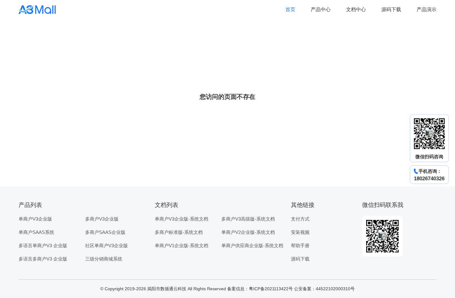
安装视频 (300, 232)
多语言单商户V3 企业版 (43, 245)
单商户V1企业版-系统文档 (181, 245)
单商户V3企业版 (35, 218)
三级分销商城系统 (103, 258)
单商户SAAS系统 (36, 232)
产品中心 (321, 9)
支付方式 (300, 218)
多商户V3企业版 (102, 218)
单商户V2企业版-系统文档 (248, 232)
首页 (290, 9)
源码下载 (391, 9)
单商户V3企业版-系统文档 (181, 218)
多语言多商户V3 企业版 (43, 258)
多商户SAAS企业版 (105, 232)
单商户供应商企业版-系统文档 (252, 245)
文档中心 (356, 9)
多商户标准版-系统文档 (179, 232)
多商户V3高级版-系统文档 (248, 218)
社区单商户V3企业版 (106, 245)
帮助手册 (300, 245)
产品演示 (426, 9)
